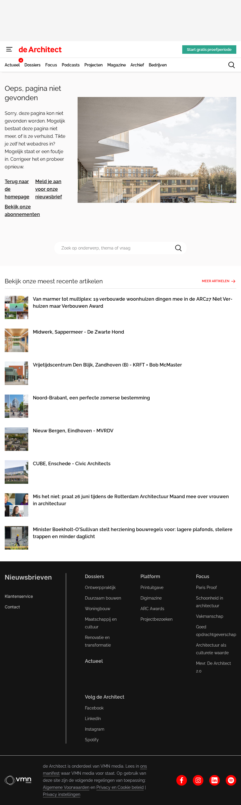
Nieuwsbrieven (28, 577)
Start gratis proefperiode (209, 49)
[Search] (178, 248)
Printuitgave (151, 587)
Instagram (94, 729)
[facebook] (181, 780)
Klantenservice (19, 596)
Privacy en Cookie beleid (120, 787)
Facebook (94, 708)
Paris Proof (206, 587)
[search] (231, 64)
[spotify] (231, 780)
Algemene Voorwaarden (66, 787)
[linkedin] (214, 780)
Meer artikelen (215, 281)
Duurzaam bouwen (103, 598)
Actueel (94, 661)
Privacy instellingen (61, 794)
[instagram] (198, 780)
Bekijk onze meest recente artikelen (54, 281)
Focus (202, 576)
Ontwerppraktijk (100, 587)
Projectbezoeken (156, 619)
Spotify (92, 739)
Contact (12, 606)
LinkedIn (93, 718)
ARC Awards (152, 608)
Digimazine (151, 598)
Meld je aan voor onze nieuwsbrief (48, 189)
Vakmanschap (209, 616)
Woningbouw (97, 608)
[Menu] (9, 49)
